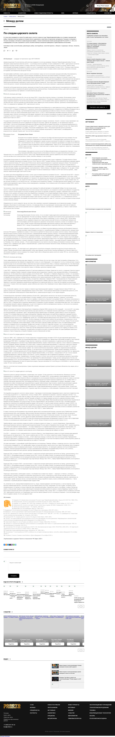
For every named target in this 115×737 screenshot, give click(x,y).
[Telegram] (15, 545)
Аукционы (51, 715)
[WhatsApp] (14, 545)
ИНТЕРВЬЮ (71, 707)
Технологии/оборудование (99, 707)
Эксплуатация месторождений (100, 704)
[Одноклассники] (6, 545)
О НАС (32, 704)
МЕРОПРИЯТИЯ (72, 715)
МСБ (62, 13)
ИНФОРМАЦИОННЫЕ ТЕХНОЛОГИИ (100, 713)
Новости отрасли (54, 704)
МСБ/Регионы (52, 718)
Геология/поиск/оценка (98, 718)
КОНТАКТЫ (33, 713)
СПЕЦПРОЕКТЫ (34, 710)
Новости (7, 13)
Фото (87, 186)
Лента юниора (52, 707)
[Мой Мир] (8, 545)
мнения (88, 155)
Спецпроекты (91, 13)
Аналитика (22, 13)
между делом (90, 347)
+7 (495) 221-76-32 (9, 724)
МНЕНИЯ (70, 710)
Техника (92, 710)
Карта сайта (7, 715)
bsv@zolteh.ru (8, 727)
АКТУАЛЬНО (89, 122)
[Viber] (12, 545)
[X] (10, 545)
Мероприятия (90, 261)
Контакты (107, 13)
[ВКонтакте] (4, 545)
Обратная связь (8, 717)
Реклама (6, 713)
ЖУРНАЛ (32, 707)
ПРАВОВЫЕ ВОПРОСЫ (74, 718)
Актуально (51, 710)
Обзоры (92, 715)
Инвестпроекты (73, 704)
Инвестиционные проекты (43, 13)
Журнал (75, 13)
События (71, 713)
